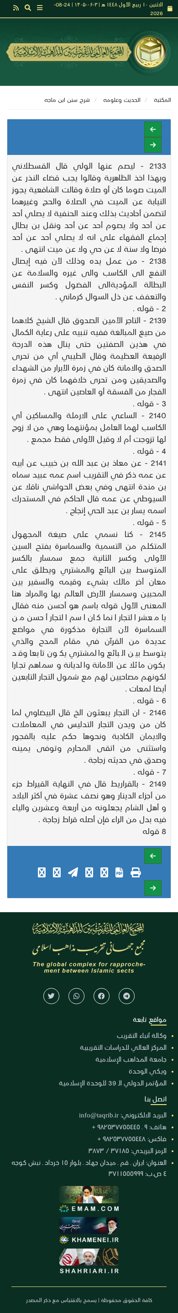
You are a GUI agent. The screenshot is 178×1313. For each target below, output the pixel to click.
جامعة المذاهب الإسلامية (131, 1059)
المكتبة (162, 99)
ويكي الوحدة (148, 1071)
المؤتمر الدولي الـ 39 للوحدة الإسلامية (113, 1083)
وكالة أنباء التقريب (142, 1035)
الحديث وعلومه (122, 99)
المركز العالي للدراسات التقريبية (123, 1047)
